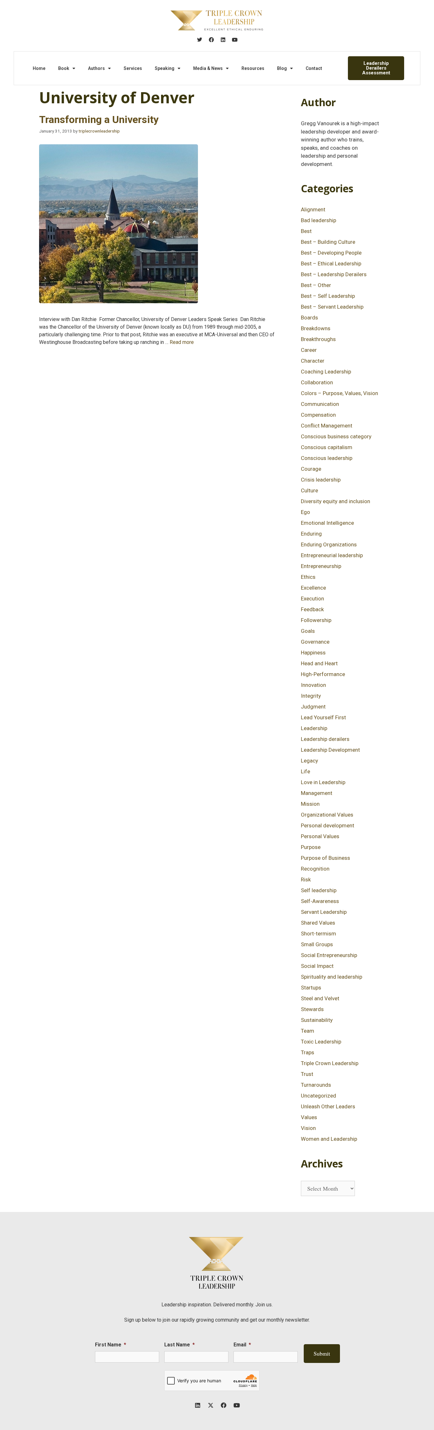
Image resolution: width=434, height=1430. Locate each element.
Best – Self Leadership (328, 296)
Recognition (315, 869)
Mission (310, 804)
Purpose (311, 847)
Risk (306, 879)
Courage (311, 469)
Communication (320, 404)
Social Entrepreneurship (329, 955)
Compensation (318, 415)
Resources (252, 68)
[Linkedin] (223, 40)
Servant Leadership (324, 912)
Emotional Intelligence (327, 523)
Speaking (164, 68)
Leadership (314, 728)
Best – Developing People (331, 253)
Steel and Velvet (320, 998)
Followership (316, 620)
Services (133, 68)
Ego (305, 512)
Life (305, 771)
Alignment (313, 209)
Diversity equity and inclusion (335, 501)
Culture (309, 490)
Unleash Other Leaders (328, 1106)
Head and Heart (319, 663)
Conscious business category (336, 436)
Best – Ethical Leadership (331, 263)
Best (306, 231)
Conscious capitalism (326, 447)
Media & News (208, 68)
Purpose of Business (325, 858)
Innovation (313, 685)
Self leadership (318, 890)
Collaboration (317, 382)
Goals (308, 631)
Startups (311, 987)
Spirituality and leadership (331, 977)
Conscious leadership (326, 458)
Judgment (313, 706)
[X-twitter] (210, 1405)
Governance (315, 642)
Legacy (309, 760)
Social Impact (317, 966)
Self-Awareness (320, 901)
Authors (96, 68)
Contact (314, 68)
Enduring (311, 533)
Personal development (327, 825)
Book (63, 68)
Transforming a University (99, 119)
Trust (307, 1074)
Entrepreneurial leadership (332, 555)
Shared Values (318, 923)
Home (39, 68)
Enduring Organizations (329, 544)
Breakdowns (315, 328)
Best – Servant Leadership (332, 307)
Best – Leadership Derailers (334, 274)
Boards (309, 317)
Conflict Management (326, 425)
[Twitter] (199, 40)
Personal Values (320, 836)
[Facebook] (211, 40)
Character (312, 361)
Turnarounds (316, 1085)
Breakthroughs (318, 339)
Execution (312, 598)
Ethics (308, 577)
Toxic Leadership (321, 1041)
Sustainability (317, 1020)
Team (307, 1031)
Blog (282, 68)
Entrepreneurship (321, 566)
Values (309, 1117)
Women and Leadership (329, 1139)
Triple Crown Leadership (329, 1063)
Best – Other (316, 285)
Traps (307, 1052)
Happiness (313, 652)
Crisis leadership (321, 479)
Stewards (312, 1009)
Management (316, 793)
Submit (322, 1353)
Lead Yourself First (323, 717)
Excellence (313, 588)
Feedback (312, 609)
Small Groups (317, 944)
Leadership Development (330, 750)
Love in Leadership (323, 782)
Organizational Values (327, 814)
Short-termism (318, 933)
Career (309, 350)
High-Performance (323, 674)
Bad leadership (318, 220)
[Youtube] (235, 40)
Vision (308, 1128)
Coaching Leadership (326, 371)
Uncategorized (318, 1095)
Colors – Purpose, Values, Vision (339, 393)
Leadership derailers (325, 739)
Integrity (311, 696)
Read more (182, 342)
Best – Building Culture (328, 242)
